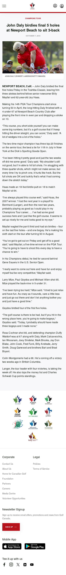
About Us (6, 468)
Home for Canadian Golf (14, 473)
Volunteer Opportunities (13, 498)
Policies (36, 463)
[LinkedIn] (25, 565)
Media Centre (9, 493)
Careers (6, 488)
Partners (6, 483)
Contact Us (7, 463)
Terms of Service (41, 468)
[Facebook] (4, 565)
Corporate (8, 457)
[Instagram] (11, 565)
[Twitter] (18, 565)
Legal (36, 457)
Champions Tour (33, 18)
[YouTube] (32, 565)
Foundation (7, 478)
